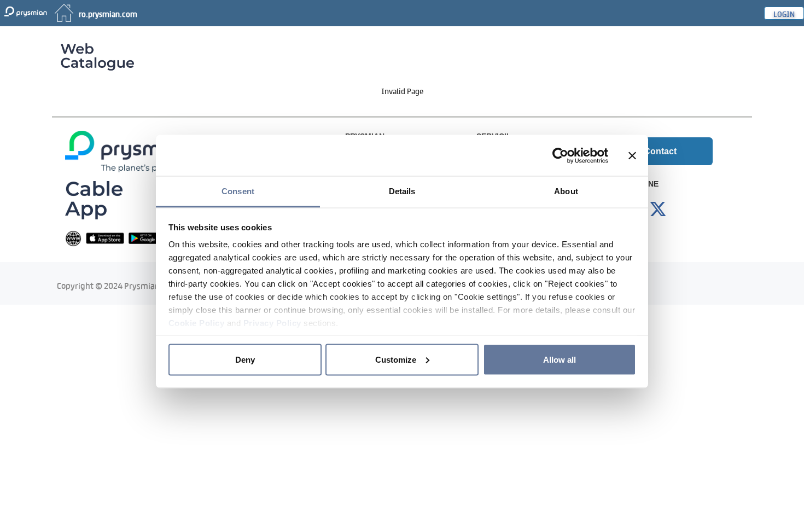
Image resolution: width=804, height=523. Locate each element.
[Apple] (105, 238)
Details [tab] (402, 191)
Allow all (559, 359)
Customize (395, 359)
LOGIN (784, 13)
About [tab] (566, 191)
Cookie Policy (196, 323)
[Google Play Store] (148, 238)
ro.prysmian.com (108, 13)
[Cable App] (94, 199)
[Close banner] (632, 155)
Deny (245, 359)
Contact (660, 151)
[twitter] (658, 209)
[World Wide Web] (73, 238)
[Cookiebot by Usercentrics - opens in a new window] (560, 155)
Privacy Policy (272, 323)
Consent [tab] (238, 191)
